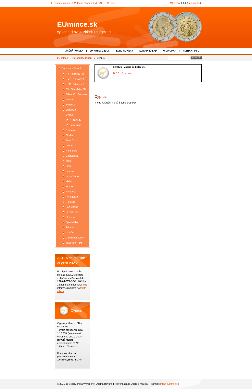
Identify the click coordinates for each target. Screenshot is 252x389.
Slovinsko (71, 217)
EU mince (62, 58)
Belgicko (70, 104)
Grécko (69, 145)
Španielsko (72, 222)
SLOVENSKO (73, 212)
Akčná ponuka (74, 51)
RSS (100, 3)
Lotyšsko (70, 171)
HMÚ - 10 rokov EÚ (76, 79)
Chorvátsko (72, 155)
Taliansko (71, 227)
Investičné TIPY (74, 242)
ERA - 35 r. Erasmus (76, 94)
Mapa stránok (84, 3)
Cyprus (69, 115)
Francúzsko (72, 140)
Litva (68, 166)
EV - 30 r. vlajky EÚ (76, 89)
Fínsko (69, 135)
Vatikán (70, 232)
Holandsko (71, 150)
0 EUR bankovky (75, 237)
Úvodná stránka (62, 3)
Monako (70, 186)
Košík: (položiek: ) (188, 3)
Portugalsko (72, 196)
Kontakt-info (191, 51)
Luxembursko (73, 176)
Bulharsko (71, 109)
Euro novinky (124, 51)
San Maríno (72, 207)
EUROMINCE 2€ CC (100, 51)
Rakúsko (70, 202)
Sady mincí (126, 73)
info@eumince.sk (169, 384)
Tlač (112, 3)
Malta (69, 181)
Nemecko (71, 191)
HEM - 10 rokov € (75, 84)
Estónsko (71, 130)
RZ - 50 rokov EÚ (75, 74)
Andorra (70, 99)
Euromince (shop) (82, 58)
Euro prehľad (148, 51)
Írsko (68, 161)
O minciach (169, 51)
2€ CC (116, 73)
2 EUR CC (75, 120)
